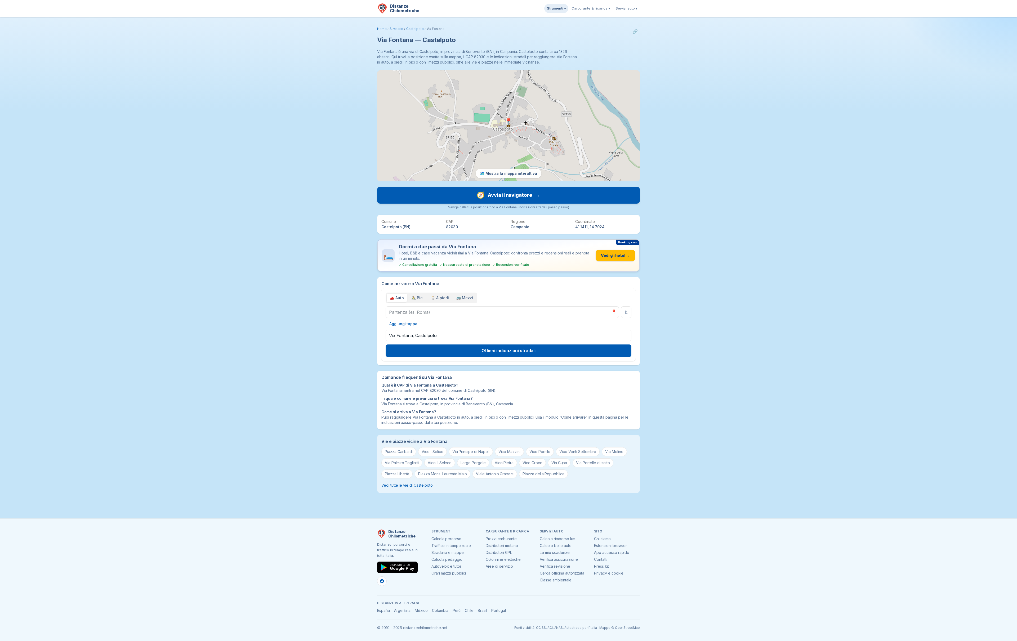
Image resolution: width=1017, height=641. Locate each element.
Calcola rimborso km (557, 538)
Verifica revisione (555, 566)
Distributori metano (502, 545)
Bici (417, 297)
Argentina (402, 610)
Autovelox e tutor (446, 566)
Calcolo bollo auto (555, 545)
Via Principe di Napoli (470, 451)
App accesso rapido (611, 552)
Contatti (600, 559)
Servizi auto (626, 8)
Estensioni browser (610, 545)
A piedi (440, 297)
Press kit (601, 566)
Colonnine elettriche (503, 559)
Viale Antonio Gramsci (495, 474)
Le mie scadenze (554, 552)
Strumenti (556, 8)
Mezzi (464, 297)
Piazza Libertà (397, 474)
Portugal (498, 610)
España (383, 610)
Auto (397, 297)
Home (382, 29)
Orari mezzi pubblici (448, 573)
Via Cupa (559, 462)
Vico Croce (532, 462)
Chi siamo (602, 538)
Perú (457, 610)
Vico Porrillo (539, 451)
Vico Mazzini (509, 451)
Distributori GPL (499, 552)
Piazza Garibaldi (399, 451)
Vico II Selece (440, 462)
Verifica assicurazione (559, 559)
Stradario (397, 29)
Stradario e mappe (447, 552)
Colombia (440, 610)
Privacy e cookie (608, 573)
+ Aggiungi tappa (401, 323)
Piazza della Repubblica (543, 474)
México (421, 610)
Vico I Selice (432, 451)
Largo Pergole (473, 462)
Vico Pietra (504, 462)
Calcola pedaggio (446, 559)
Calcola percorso (446, 538)
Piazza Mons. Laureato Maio (442, 474)
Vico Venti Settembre (577, 451)
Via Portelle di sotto (593, 462)
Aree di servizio (499, 566)
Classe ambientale (555, 580)
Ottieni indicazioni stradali (508, 350)
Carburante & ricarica (591, 8)
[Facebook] (382, 581)
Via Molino (614, 451)
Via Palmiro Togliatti (402, 462)
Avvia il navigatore (508, 195)
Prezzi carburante (501, 538)
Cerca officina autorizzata (562, 573)
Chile (469, 610)
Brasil (482, 610)
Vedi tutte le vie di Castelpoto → (409, 485)
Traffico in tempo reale (451, 545)
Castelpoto (415, 29)
